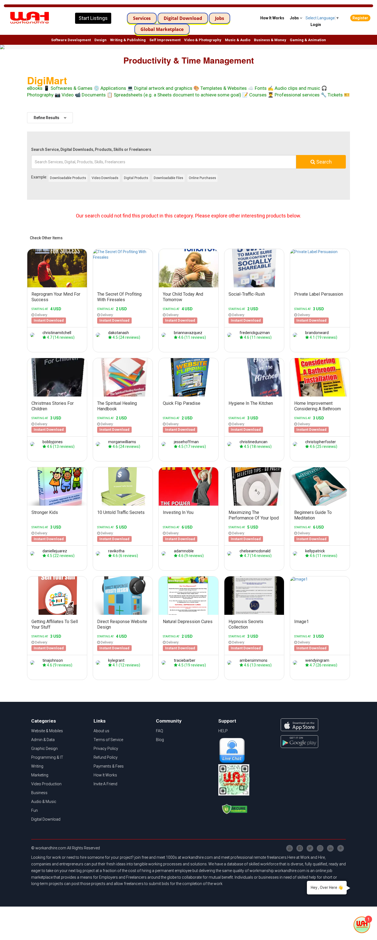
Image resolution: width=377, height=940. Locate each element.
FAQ (159, 731)
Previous (30, 268)
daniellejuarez (55, 551)
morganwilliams (122, 442)
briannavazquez (188, 332)
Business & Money (270, 40)
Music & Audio (237, 40)
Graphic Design (44, 748)
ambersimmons (253, 660)
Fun (34, 810)
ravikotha (116, 551)
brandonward (317, 332)
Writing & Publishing (128, 40)
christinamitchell (57, 332)
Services (142, 18)
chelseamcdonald (255, 551)
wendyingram (317, 660)
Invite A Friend (105, 784)
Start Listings (93, 18)
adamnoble (184, 551)
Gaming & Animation (308, 40)
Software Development (71, 40)
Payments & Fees (109, 766)
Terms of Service (108, 739)
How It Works (105, 775)
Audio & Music (43, 801)
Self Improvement (164, 40)
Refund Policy (106, 757)
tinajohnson (53, 660)
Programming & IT (47, 757)
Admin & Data (43, 739)
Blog (160, 739)
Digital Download (183, 18)
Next (84, 268)
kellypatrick (315, 551)
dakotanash (118, 332)
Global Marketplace (162, 29)
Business (39, 793)
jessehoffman (186, 442)
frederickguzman (255, 332)
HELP (223, 731)
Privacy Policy (106, 748)
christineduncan (253, 442)
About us (101, 731)
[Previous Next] (57, 268)
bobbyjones (53, 442)
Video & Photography (202, 40)
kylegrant (116, 660)
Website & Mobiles (47, 731)
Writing (37, 766)
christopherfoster (320, 442)
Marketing (39, 775)
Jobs (219, 18)
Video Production (46, 784)
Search (323, 162)
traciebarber (184, 660)
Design (100, 40)
